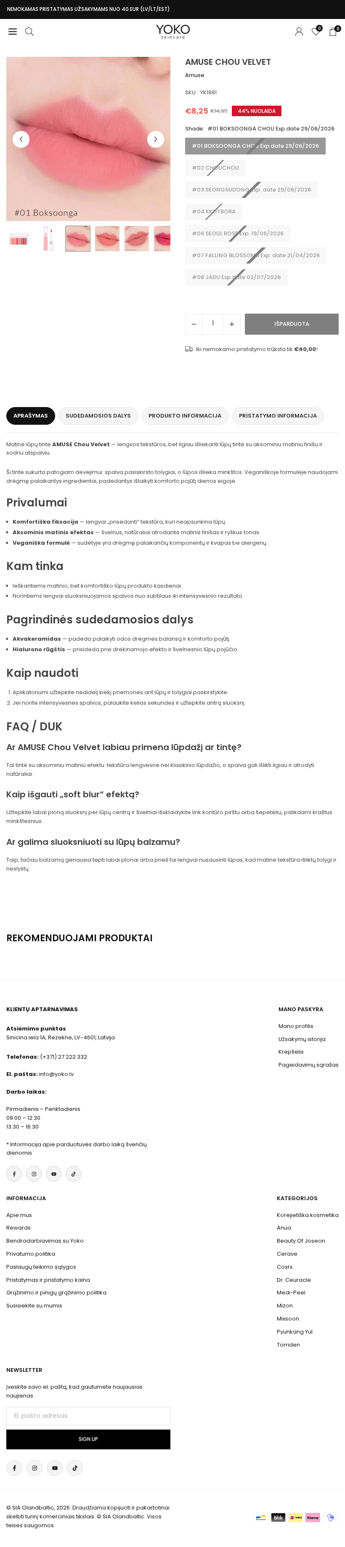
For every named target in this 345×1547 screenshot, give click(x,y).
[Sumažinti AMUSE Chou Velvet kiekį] (194, 324)
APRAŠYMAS (30, 416)
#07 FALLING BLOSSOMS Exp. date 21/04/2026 (256, 255)
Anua (284, 1228)
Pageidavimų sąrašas (309, 1065)
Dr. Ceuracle (294, 1280)
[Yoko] (173, 30)
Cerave (287, 1254)
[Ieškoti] (29, 31)
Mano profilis (296, 1026)
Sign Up (88, 1439)
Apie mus (19, 1215)
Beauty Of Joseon (301, 1241)
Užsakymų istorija (302, 1039)
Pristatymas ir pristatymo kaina (48, 1280)
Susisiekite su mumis (34, 1306)
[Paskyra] (299, 31)
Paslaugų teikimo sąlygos (41, 1267)
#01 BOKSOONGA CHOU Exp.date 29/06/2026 (255, 146)
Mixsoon (288, 1319)
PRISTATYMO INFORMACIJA (278, 416)
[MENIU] (12, 31)
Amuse (194, 75)
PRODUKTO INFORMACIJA (185, 416)
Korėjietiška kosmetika (308, 1215)
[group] (88, 139)
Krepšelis (291, 1052)
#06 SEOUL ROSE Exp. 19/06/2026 (238, 233)
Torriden (288, 1345)
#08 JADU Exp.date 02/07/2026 (236, 277)
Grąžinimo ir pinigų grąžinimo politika (56, 1293)
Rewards (18, 1228)
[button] (155, 139)
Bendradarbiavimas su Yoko (45, 1241)
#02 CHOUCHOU (215, 168)
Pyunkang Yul (295, 1332)
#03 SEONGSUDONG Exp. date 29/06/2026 (251, 190)
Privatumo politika (30, 1254)
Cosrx (284, 1267)
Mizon (285, 1306)
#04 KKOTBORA (214, 212)
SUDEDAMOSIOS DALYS (98, 416)
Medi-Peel (291, 1293)
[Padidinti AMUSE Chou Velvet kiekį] (231, 324)
